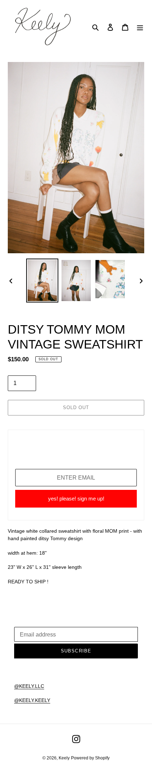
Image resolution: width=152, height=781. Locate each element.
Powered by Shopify (90, 757)
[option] (42, 280)
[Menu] (140, 27)
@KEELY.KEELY (32, 700)
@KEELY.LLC (29, 686)
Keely (64, 757)
